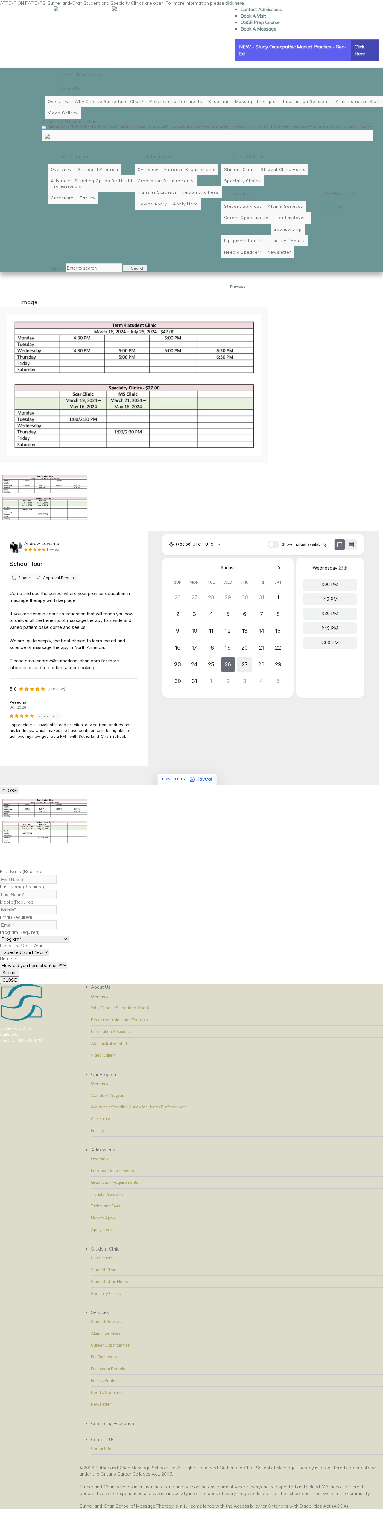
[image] (134, 385)
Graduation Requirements (114, 1182)
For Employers (104, 1356)
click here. (235, 3)
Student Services (106, 1321)
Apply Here (101, 1229)
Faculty (97, 1130)
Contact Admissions (261, 9)
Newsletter (101, 1404)
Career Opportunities (110, 1345)
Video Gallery (103, 1055)
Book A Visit (253, 16)
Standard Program (108, 1095)
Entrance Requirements (112, 1170)
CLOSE (9, 790)
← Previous (235, 286)
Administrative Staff (109, 1043)
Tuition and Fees (106, 1206)
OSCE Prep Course (260, 22)
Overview (100, 996)
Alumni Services (106, 1333)
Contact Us (101, 1448)
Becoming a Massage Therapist (120, 1019)
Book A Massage (258, 29)
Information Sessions (110, 1031)
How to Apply (103, 1217)
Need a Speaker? (106, 1392)
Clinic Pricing (103, 1257)
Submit (9, 972)
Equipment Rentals (108, 1368)
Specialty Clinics (106, 1293)
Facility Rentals (104, 1380)
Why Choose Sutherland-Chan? (120, 1007)
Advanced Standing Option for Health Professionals (138, 1106)
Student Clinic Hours (109, 1281)
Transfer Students (107, 1194)
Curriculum (100, 1118)
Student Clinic (103, 1269)
